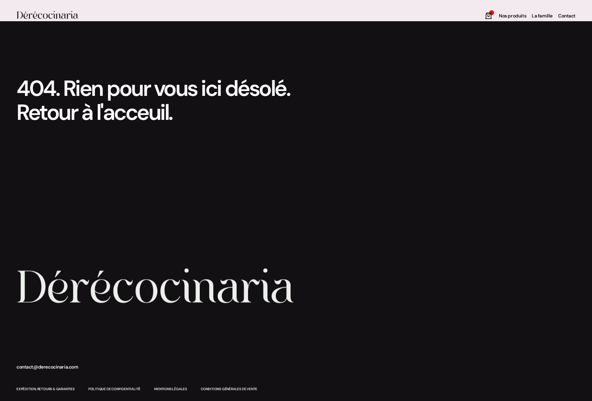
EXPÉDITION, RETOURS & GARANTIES (45, 389)
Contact (567, 16)
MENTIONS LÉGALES (170, 389)
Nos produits (512, 16)
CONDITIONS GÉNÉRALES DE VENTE (229, 389)
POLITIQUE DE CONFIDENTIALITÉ (114, 389)
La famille (542, 16)
